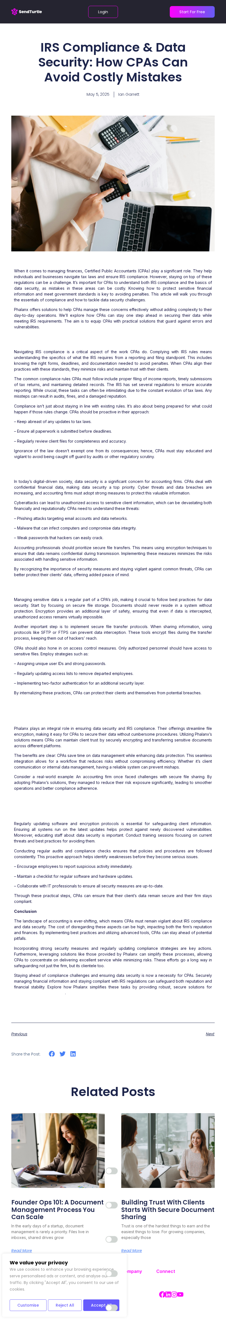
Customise (28, 1305)
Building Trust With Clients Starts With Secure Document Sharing (167, 1209)
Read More (21, 1250)
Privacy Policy (128, 1296)
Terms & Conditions (131, 1283)
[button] (52, 1054)
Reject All (65, 1305)
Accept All (101, 1305)
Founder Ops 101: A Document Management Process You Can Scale (57, 1209)
